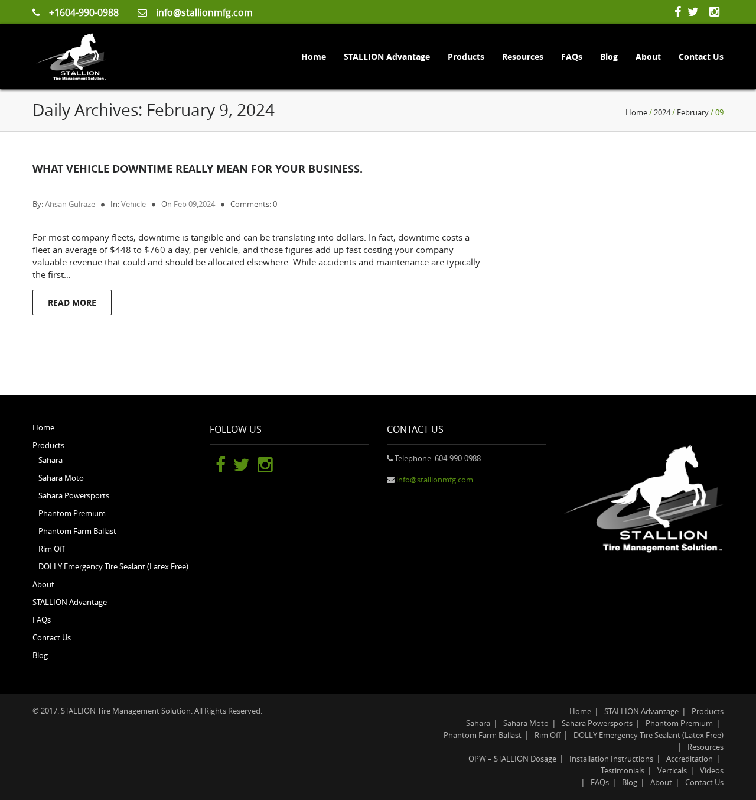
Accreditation (689, 758)
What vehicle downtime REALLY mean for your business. (197, 168)
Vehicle (133, 204)
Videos (712, 770)
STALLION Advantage (387, 56)
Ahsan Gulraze (70, 204)
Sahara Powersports (73, 495)
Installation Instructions (611, 758)
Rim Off (51, 548)
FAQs (571, 56)
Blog (609, 56)
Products (466, 56)
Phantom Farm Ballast (77, 531)
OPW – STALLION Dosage (512, 758)
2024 (662, 112)
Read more (72, 302)
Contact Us (701, 56)
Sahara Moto (61, 477)
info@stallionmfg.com (204, 12)
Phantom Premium (72, 513)
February (693, 112)
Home (313, 56)
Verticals (672, 770)
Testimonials (622, 770)
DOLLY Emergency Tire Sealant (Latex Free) (113, 566)
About (648, 56)
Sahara (50, 460)
